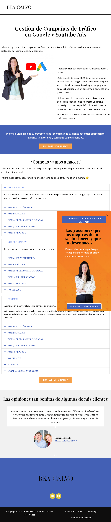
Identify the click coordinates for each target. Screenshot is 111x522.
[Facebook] (58, 496)
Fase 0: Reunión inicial (21, 207)
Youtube (12, 298)
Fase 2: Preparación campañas (25, 220)
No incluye (14, 289)
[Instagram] (52, 496)
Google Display (17, 241)
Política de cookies (73, 511)
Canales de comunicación (23, 370)
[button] (74, 7)
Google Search (16, 187)
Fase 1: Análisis (16, 213)
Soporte (12, 364)
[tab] (55, 187)
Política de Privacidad (81, 517)
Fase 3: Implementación (21, 226)
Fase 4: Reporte (16, 232)
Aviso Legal (92, 511)
